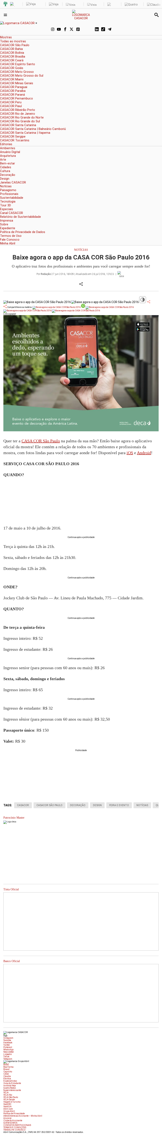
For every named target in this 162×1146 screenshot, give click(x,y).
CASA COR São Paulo (41, 441)
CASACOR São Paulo (49, 805)
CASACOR (23, 805)
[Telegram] (109, 29)
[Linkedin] (97, 29)
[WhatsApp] (84, 29)
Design (97, 805)
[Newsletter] (90, 29)
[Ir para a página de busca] (156, 15)
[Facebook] (65, 29)
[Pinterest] (78, 29)
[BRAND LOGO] (17, 23)
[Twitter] (71, 29)
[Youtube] (59, 29)
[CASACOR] (81, 18)
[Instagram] (52, 29)
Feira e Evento (119, 805)
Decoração (77, 805)
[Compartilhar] (148, 302)
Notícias (81, 249)
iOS (130, 452)
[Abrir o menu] (6, 15)
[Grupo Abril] (5, 4)
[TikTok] (103, 29)
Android (144, 452)
